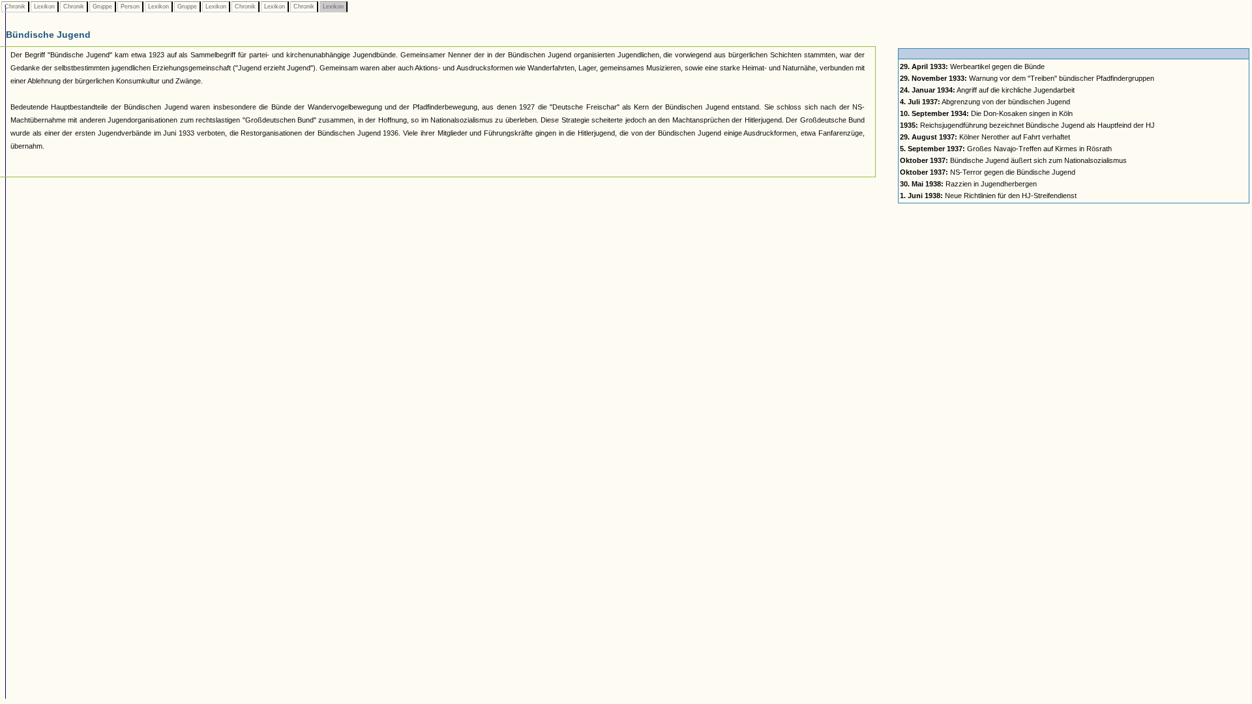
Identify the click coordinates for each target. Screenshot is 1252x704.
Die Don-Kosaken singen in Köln (986, 113)
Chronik (15, 6)
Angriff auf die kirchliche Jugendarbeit (987, 90)
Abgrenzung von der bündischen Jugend (985, 102)
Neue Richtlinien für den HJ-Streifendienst (988, 195)
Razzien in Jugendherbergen (968, 184)
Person (130, 6)
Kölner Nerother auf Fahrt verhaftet (985, 137)
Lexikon (44, 6)
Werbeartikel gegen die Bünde (972, 66)
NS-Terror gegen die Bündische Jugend (987, 172)
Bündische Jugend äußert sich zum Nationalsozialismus (1013, 160)
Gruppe (102, 6)
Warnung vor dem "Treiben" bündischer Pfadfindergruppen (1027, 78)
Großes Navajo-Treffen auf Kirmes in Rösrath (1006, 149)
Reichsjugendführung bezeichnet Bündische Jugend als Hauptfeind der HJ (1027, 125)
